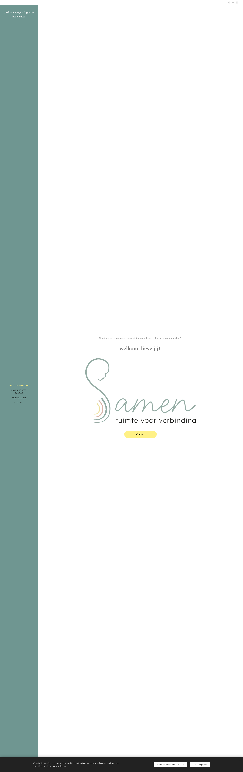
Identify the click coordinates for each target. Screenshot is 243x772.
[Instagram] (237, 2)
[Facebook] (229, 2)
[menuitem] (19, 385)
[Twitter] (233, 2)
